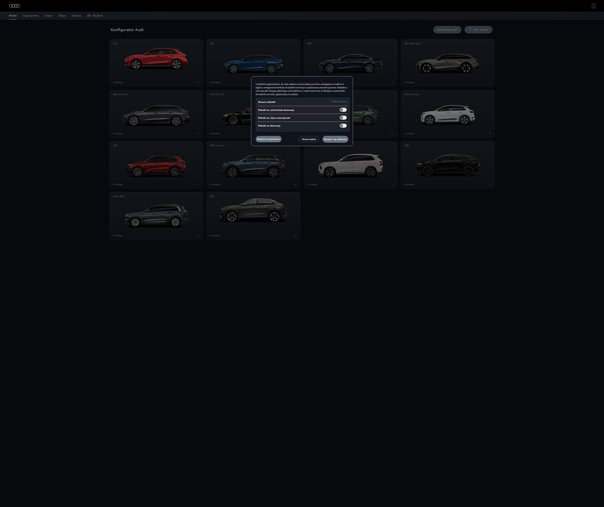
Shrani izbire (309, 139)
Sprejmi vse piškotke (335, 139)
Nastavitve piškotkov (268, 139)
